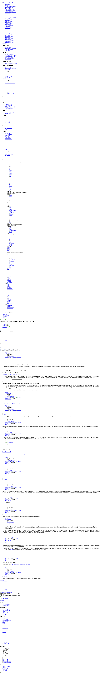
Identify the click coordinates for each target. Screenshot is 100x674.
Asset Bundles (10, 154)
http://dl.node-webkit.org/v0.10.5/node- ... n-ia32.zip (11, 374)
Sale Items (8, 155)
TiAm (5, 514)
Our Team (4, 633)
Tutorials (8, 69)
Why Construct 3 (5, 618)
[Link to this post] (7, 398)
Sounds (11, 139)
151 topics (8, 460)
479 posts (12, 557)
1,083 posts (12, 356)
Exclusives (8, 149)
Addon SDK (10, 50)
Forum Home (10, 99)
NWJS (10, 74)
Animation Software (5, 605)
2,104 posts (12, 396)
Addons (9, 133)
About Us (4, 632)
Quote (10, 399)
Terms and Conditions (6, 666)
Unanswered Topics (5, 315)
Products (3, 3)
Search (3, 317)
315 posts (11, 509)
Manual (9, 47)
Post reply (2, 328)
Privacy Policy (4, 667)
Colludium (5, 479)
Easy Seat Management (6, 619)
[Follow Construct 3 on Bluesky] (8, 120)
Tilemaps (8, 141)
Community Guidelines (6, 644)
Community (4, 94)
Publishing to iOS (10, 57)
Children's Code (5, 668)
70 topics (8, 356)
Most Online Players (11, 107)
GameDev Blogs (5, 642)
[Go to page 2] (6, 340)
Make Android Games (17, 218)
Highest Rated (10, 148)
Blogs (6, 304)
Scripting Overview (11, 49)
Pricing (3, 611)
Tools (8, 142)
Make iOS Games (17, 219)
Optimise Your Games (17, 220)
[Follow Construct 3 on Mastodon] (9, 122)
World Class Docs (11, 90)
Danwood (5, 576)
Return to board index (8, 592)
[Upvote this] (8, 357)
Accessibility (4, 669)
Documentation (5, 612)
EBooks (8, 135)
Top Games (10, 104)
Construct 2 (11, 234)
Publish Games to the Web (18, 217)
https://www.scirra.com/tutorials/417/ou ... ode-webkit (11, 403)
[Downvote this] (16, 357)
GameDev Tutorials (5, 641)
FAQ (8, 85)
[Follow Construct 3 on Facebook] (9, 121)
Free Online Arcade (5, 643)
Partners (3, 622)
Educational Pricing (10, 91)
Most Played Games (12, 106)
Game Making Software (6, 604)
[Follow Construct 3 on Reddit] (6, 657)
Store (3, 123)
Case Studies (4, 614)
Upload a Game (10, 108)
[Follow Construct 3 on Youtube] (6, 658)
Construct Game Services (17, 192)
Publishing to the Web (13, 55)
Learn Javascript (5, 621)
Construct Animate (15, 179)
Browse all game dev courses (12, 63)
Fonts (8, 136)
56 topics (8, 509)
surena (1, 348)
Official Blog (11, 112)
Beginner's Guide (10, 54)
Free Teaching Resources (6, 620)
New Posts (9, 113)
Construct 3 (14, 204)
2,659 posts (13, 460)
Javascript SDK (9, 76)
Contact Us (6, 310)
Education (4, 78)
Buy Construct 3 (9, 128)
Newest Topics (4, 316)
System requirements (12, 48)
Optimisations (12, 58)
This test (11, 549)
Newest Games (9, 105)
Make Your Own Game (6, 610)
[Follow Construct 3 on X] (7, 119)
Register (6, 311)
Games (8, 137)
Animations (10, 134)
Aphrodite (5, 414)
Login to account (10, 311)
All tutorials (9, 59)
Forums (6, 283)
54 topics (8, 396)
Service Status (4, 670)
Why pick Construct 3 (11, 83)
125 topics (8, 557)
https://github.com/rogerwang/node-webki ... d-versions (21, 564)
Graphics (9, 138)
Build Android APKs (11, 56)
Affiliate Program (5, 628)
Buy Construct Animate (11, 129)
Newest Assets (10, 146)
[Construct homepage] (8, 2)
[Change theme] (9, 312)
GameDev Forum (5, 640)
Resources (4, 43)
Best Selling (10, 147)
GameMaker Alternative (6, 609)
